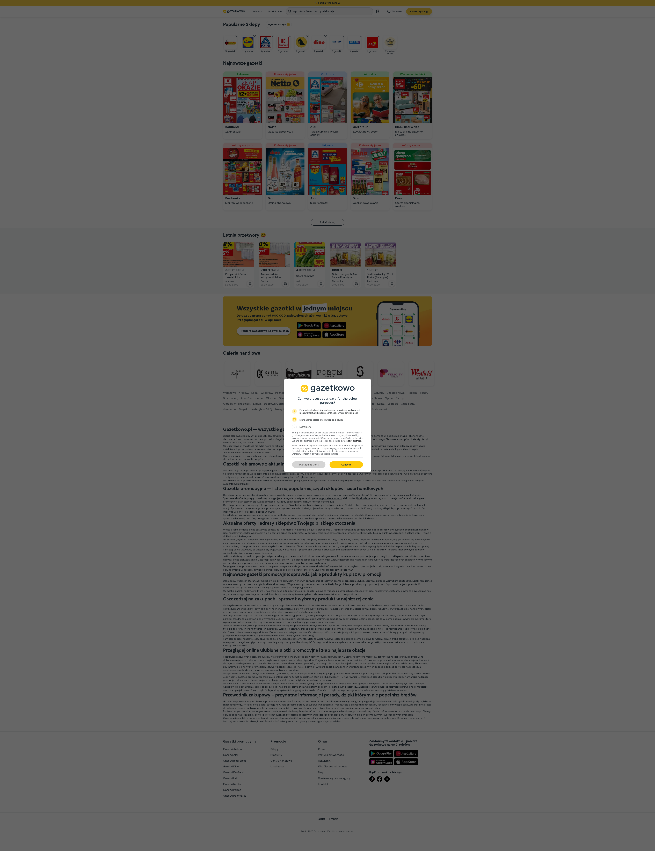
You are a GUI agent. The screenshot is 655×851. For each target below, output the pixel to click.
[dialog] (327, 425)
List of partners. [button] (354, 440)
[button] (327, 427)
